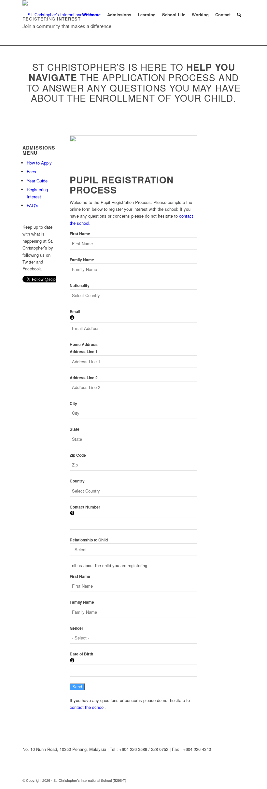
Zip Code (78, 455)
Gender (76, 628)
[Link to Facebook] (230, 780)
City (73, 403)
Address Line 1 (84, 351)
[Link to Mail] (240, 780)
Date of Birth (81, 654)
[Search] (239, 14)
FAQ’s (32, 205)
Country (77, 481)
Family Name (82, 260)
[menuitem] (91, 14)
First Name (80, 234)
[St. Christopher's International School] (60, 14)
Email (75, 311)
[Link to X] (220, 780)
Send (77, 686)
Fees (31, 171)
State (74, 429)
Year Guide (37, 181)
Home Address (84, 344)
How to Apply (39, 163)
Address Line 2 (84, 377)
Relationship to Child (89, 540)
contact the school (87, 707)
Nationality (80, 285)
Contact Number (85, 507)
